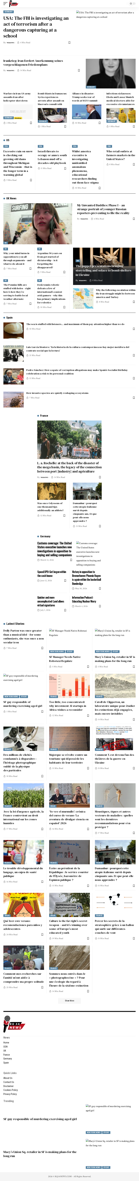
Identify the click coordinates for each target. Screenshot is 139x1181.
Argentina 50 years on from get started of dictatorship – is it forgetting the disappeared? (49, 260)
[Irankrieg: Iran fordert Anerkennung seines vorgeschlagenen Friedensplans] (111, 73)
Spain (9, 317)
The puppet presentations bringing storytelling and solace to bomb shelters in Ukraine (103, 270)
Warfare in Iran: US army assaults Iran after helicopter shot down (17, 97)
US (7, 140)
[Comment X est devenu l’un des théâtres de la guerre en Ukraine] (115, 739)
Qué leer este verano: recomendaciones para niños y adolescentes (22, 924)
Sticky (70, 651)
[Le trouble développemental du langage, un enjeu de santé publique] (23, 852)
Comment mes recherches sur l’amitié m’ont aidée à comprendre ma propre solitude (23, 977)
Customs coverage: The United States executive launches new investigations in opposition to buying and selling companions (54, 549)
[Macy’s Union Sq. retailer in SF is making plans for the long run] (115, 641)
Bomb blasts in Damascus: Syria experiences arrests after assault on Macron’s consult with (52, 99)
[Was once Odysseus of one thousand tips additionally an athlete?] (51, 491)
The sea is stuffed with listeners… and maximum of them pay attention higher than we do (75, 324)
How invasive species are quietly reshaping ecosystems (57, 393)
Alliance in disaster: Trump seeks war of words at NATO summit (84, 97)
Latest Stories (15, 623)
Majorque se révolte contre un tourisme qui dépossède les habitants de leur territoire (68, 758)
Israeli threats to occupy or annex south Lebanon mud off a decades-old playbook (52, 157)
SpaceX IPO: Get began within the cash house (51, 574)
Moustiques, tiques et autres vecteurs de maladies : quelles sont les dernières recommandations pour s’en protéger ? (114, 819)
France (53, 697)
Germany (9, 12)
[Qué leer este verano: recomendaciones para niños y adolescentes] (23, 905)
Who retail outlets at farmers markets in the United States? (120, 155)
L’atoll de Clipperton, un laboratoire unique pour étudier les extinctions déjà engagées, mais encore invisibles (115, 708)
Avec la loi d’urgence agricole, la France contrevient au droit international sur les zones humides (23, 817)
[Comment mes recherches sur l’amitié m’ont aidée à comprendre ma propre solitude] (23, 958)
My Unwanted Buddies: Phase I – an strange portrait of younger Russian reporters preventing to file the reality (103, 209)
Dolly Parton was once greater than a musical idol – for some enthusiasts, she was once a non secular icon (23, 636)
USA (6, 146)
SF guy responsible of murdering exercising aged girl (22, 704)
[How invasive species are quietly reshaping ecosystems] (13, 399)
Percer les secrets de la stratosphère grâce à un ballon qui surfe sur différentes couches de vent (114, 927)
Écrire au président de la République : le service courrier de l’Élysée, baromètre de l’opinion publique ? (68, 874)
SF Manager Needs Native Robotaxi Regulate (65, 659)
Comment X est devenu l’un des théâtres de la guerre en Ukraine (114, 758)
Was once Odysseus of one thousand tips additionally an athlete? (50, 507)
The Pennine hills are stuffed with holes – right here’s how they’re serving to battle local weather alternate (17, 292)
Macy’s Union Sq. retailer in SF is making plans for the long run (115, 659)
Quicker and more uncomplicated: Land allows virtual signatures (50, 601)
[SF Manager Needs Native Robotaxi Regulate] (69, 641)
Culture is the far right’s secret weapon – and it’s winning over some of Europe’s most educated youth (68, 927)
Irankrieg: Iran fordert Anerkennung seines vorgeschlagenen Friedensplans (33, 63)
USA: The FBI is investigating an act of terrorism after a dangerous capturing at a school (36, 27)
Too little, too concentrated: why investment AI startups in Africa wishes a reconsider (67, 706)
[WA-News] (13, 3)
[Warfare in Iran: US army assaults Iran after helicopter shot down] (18, 111)
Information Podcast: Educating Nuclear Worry (84, 599)
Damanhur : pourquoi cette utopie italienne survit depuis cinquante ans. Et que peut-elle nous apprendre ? (85, 512)
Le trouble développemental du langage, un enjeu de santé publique (23, 872)
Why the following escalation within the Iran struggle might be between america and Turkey (115, 293)
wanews (10, 42)
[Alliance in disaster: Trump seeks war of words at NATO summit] (86, 111)
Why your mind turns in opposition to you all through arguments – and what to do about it (17, 259)
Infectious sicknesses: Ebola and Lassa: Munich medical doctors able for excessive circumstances (120, 99)
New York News (57, 651)
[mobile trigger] (6, 3)
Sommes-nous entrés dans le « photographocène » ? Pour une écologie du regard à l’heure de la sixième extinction (68, 979)
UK (6, 243)
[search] (123, 3)
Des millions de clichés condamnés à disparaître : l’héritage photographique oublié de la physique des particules (19, 762)
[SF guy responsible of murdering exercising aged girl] (23, 686)
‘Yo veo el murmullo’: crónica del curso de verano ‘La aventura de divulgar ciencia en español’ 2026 (68, 817)
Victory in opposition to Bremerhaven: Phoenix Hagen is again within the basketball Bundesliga (86, 578)
